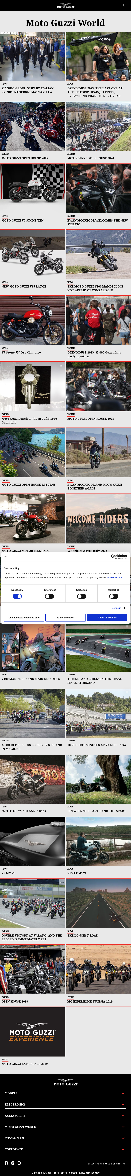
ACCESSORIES (15, 1116)
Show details (115, 577)
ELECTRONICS (15, 1104)
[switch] (49, 596)
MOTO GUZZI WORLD (20, 1127)
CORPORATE (14, 1149)
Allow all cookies (107, 617)
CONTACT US (14, 1138)
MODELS (11, 1093)
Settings (116, 608)
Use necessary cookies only (23, 617)
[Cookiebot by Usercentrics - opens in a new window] (113, 556)
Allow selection (65, 617)
